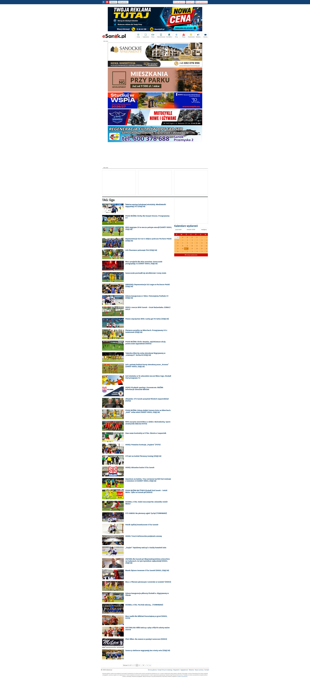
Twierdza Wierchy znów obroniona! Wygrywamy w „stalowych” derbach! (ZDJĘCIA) (145, 354)
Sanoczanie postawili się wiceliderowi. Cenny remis (145, 273)
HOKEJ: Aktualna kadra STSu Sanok (139, 467)
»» (150, 665)
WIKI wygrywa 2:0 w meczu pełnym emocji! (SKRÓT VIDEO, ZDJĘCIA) (148, 228)
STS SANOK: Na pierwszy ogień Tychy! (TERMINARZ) (146, 513)
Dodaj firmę (190, 2)
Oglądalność (184, 670)
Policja (183, 37)
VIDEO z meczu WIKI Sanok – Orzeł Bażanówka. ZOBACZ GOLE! (147, 308)
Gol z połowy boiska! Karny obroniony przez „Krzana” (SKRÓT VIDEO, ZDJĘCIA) (147, 365)
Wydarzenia (191, 37)
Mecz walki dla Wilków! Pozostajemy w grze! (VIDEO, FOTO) (146, 617)
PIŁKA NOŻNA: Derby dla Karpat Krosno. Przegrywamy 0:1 (147, 217)
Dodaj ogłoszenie (179, 2)
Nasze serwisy (199, 670)
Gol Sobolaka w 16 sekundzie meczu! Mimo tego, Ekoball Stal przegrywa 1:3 (148, 377)
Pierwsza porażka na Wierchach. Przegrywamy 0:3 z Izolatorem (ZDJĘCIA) (146, 331)
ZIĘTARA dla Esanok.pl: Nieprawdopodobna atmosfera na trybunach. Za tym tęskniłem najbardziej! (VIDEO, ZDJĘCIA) (147, 561)
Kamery (205, 37)
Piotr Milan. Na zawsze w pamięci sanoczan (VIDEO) (146, 639)
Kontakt (206, 670)
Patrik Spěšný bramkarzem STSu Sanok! (141, 525)
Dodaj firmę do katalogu (165, 670)
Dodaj (138, 37)
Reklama (113, 2)
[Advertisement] (155, 154)
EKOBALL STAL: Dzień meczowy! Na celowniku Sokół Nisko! (146, 503)
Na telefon (169, 37)
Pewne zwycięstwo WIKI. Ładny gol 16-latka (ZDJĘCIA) (147, 319)
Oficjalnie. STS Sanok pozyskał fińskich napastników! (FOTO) (147, 400)
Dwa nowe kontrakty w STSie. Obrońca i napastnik (145, 433)
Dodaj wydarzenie (202, 2)
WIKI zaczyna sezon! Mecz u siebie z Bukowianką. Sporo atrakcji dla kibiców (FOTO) (147, 423)
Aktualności (123, 2)
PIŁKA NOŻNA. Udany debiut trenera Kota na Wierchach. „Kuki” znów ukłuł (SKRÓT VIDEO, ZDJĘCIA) (148, 411)
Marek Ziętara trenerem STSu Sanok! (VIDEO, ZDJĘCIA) (147, 570)
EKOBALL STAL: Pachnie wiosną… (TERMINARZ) (144, 605)
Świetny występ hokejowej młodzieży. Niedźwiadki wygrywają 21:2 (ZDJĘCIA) (145, 205)
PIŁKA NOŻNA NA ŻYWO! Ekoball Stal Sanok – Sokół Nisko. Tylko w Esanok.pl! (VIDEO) (146, 491)
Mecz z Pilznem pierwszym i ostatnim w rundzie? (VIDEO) (148, 582)
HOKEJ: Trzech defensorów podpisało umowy (143, 536)
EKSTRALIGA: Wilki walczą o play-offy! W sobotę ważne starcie (147, 629)
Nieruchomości (161, 37)
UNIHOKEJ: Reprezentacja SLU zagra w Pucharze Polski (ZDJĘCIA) (147, 285)
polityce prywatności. (183, 676)
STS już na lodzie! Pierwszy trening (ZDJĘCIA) (143, 456)
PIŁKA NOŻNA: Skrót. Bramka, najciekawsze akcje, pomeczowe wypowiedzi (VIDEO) (145, 343)
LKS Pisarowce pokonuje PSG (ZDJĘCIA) (141, 250)
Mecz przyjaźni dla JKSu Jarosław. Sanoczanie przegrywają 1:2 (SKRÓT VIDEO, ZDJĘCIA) (143, 263)
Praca (152, 37)
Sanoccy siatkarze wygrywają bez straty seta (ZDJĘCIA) (147, 650)
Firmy (176, 37)
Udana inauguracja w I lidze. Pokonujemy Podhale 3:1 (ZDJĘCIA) (146, 297)
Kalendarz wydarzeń (186, 225)
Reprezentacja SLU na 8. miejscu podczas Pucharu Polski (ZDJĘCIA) (148, 240)
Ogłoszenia (146, 37)
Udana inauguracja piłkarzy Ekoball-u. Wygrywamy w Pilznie (147, 594)
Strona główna (152, 670)
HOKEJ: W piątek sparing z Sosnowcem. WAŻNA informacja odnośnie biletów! (144, 388)
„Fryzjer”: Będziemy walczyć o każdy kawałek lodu (145, 548)
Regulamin (176, 670)
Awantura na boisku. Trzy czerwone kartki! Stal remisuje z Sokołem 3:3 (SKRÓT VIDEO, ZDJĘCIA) (148, 480)
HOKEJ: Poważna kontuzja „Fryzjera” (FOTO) (142, 445)
